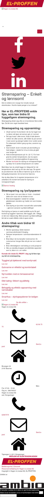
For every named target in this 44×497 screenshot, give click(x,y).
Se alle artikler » (22, 302)
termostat (15, 161)
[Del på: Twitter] (19, 70)
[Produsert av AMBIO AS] (22, 488)
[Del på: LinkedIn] (19, 88)
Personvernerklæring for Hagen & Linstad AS (18, 469)
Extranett (17, 466)
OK (41, 492)
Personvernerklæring (8, 495)
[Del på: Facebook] (19, 53)
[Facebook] (21, 26)
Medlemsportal (7, 466)
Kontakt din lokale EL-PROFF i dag (15, 253)
